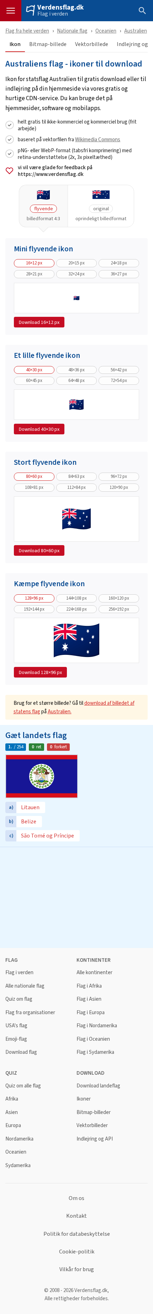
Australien (135, 30)
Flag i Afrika (89, 986)
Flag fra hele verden (27, 30)
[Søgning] (142, 10)
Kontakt (76, 1216)
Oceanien (105, 30)
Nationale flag (72, 30)
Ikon (15, 44)
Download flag (21, 1052)
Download (39, 322)
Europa (13, 1125)
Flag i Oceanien (93, 1039)
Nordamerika (19, 1139)
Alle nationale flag (24, 986)
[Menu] (10, 10)
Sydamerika (18, 1165)
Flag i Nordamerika (96, 1026)
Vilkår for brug (76, 1269)
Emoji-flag (16, 1039)
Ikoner (83, 1099)
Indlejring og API (94, 1139)
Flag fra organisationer (30, 1013)
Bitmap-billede (48, 44)
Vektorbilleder (92, 1125)
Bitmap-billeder (93, 1112)
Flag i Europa (90, 1013)
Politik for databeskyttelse (76, 1234)
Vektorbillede (91, 44)
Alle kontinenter (94, 973)
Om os (76, 1198)
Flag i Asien (88, 999)
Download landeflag (98, 1086)
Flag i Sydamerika (95, 1052)
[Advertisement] (76, 896)
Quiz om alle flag (23, 1086)
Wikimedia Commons (97, 139)
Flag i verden (52, 14)
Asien (11, 1112)
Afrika (11, 1099)
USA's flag (16, 1026)
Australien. (60, 711)
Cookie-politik (76, 1251)
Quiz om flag (18, 999)
